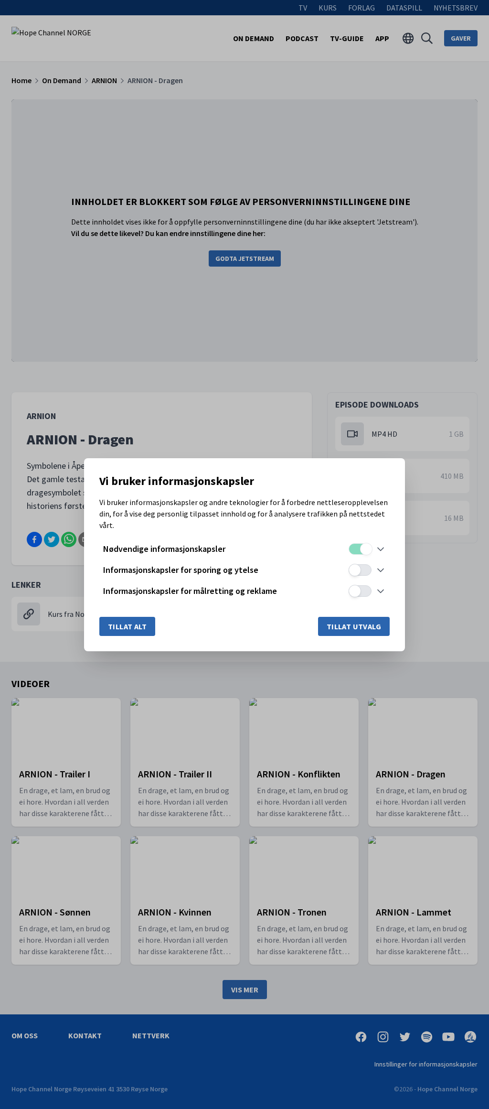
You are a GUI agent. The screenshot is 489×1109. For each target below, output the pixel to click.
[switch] (360, 549)
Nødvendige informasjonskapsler (164, 548)
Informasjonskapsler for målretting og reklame (190, 590)
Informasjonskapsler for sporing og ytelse (180, 569)
